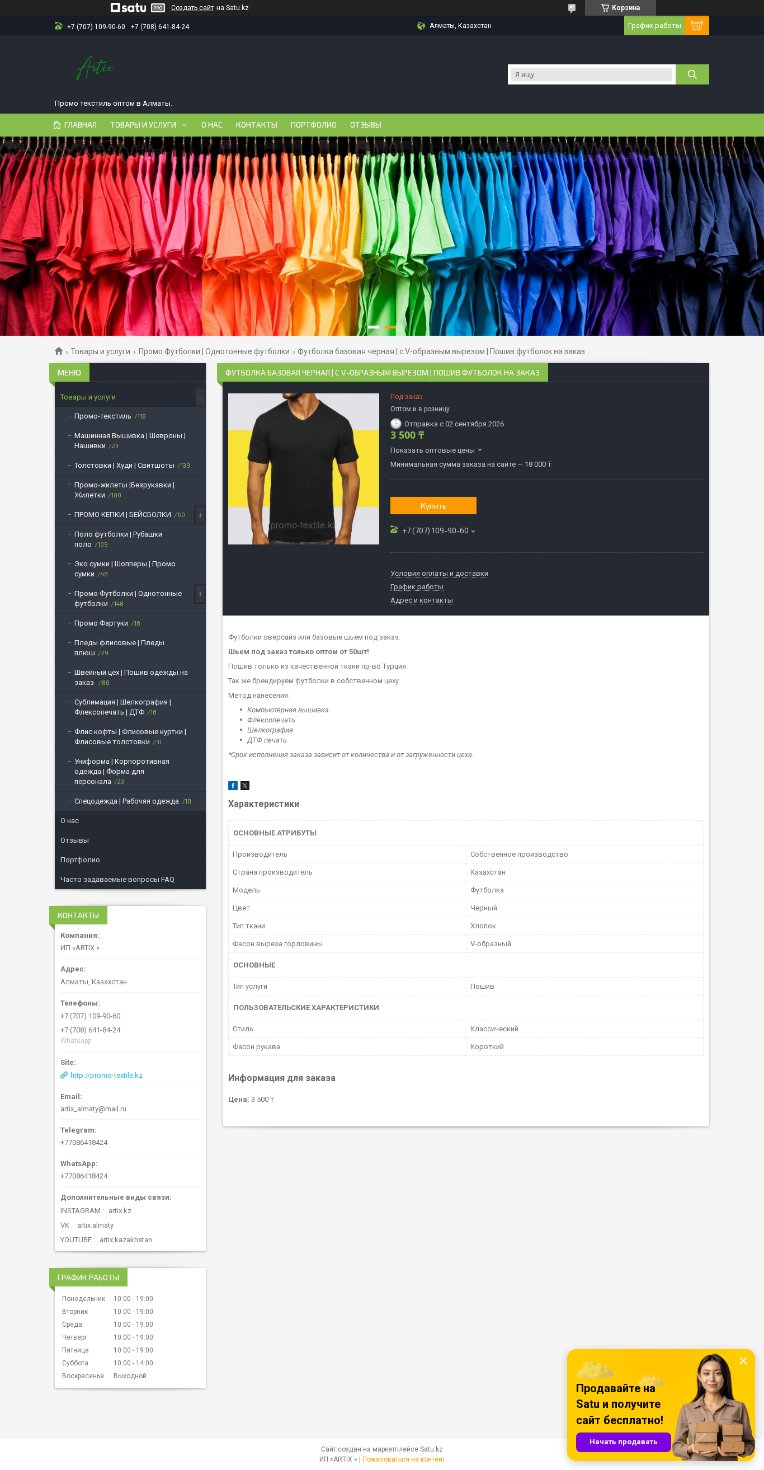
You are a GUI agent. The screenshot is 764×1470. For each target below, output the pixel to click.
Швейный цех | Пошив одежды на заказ (131, 677)
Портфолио (314, 125)
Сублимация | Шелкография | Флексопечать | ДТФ (122, 707)
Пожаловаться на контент (403, 1459)
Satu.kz (431, 1449)
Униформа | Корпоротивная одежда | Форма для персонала (121, 771)
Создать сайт (192, 8)
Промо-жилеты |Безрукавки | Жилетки (124, 490)
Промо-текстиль (102, 416)
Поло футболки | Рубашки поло (118, 539)
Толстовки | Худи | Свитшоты (124, 465)
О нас (212, 125)
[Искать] (692, 74)
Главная (80, 125)
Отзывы (365, 125)
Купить (433, 505)
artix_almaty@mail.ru (93, 1109)
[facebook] (233, 787)
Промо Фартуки (101, 623)
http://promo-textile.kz (106, 1075)
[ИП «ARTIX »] (96, 69)
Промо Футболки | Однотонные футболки (214, 351)
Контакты (256, 125)
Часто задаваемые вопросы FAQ (117, 879)
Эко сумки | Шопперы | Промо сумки (125, 569)
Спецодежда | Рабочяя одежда (126, 801)
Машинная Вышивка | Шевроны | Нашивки (130, 440)
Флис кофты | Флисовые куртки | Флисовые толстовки (130, 736)
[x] (244, 787)
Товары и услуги (143, 125)
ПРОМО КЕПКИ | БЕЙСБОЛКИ (122, 514)
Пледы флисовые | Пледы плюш (119, 647)
